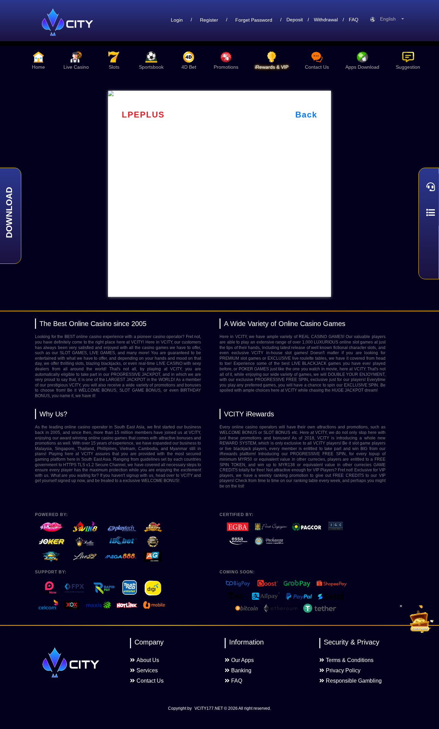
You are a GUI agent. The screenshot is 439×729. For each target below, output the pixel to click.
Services (147, 670)
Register (209, 20)
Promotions (226, 67)
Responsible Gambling (354, 681)
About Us (148, 660)
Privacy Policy (343, 670)
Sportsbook (151, 67)
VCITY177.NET (208, 708)
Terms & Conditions (349, 660)
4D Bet (188, 67)
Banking (241, 670)
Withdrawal (326, 19)
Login (177, 20)
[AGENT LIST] (429, 213)
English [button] (390, 19)
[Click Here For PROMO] (420, 619)
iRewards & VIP (271, 67)
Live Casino (76, 67)
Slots (114, 67)
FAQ (353, 19)
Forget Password (253, 20)
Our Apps (242, 660)
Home (38, 67)
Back (306, 114)
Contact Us (317, 67)
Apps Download (362, 67)
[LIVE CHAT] (429, 186)
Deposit (294, 19)
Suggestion (408, 67)
